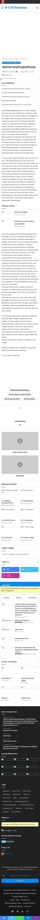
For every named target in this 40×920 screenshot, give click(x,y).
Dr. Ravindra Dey (27, 501)
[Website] (20, 425)
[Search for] (37, 8)
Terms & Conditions (29, 903)
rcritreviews (12, 71)
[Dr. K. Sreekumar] (29, 513)
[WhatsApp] (20, 918)
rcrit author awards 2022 (22, 801)
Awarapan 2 (6, 678)
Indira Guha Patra (21, 638)
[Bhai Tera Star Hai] (32, 769)
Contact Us (27, 906)
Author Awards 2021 (21, 58)
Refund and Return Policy (13, 903)
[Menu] (3, 8)
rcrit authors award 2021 (10, 805)
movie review (6, 798)
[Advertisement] (20, 34)
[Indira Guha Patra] (7, 641)
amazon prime (27, 791)
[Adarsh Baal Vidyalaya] (32, 776)
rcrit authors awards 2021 (20, 394)
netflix (15, 798)
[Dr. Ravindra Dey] (29, 494)
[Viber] (36, 918)
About (18, 900)
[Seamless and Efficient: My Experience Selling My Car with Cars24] (7, 650)
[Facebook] (12, 911)
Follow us (5, 818)
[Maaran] (10, 691)
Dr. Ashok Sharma (8, 520)
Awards (11, 58)
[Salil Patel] (7, 632)
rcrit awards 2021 (13, 399)
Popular (6, 598)
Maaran (5, 698)
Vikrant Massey (16, 811)
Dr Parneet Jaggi (27, 538)
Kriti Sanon (26, 794)
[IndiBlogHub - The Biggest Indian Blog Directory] (9, 830)
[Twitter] (17, 911)
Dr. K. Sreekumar (27, 520)
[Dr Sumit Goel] (10, 531)
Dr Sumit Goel (7, 538)
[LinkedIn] (22, 911)
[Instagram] (27, 911)
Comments (32, 598)
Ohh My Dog (25, 698)
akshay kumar (16, 791)
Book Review (17, 794)
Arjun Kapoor (6, 794)
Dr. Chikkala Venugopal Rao (7, 502)
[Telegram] (28, 918)
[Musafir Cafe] (7, 776)
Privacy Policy (25, 900)
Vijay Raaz (6, 811)
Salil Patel (18, 629)
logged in (13, 554)
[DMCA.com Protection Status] (8, 842)
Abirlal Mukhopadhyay (20, 390)
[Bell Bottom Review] (7, 623)
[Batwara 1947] (7, 761)
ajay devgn (6, 791)
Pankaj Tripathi (24, 798)
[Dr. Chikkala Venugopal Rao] (10, 494)
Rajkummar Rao (7, 801)
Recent (18, 598)
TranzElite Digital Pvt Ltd (20, 896)
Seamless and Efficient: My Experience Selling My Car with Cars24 (26, 650)
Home (5, 58)
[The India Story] (20, 776)
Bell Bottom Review (22, 620)
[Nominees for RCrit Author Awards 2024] (7, 224)
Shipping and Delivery (16, 906)
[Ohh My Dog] (29, 691)
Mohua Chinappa (20, 212)
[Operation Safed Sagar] (29, 671)
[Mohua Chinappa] (7, 214)
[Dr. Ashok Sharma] (10, 513)
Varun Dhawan (29, 808)
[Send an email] (17, 71)
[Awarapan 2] (10, 671)
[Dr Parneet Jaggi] (29, 531)
